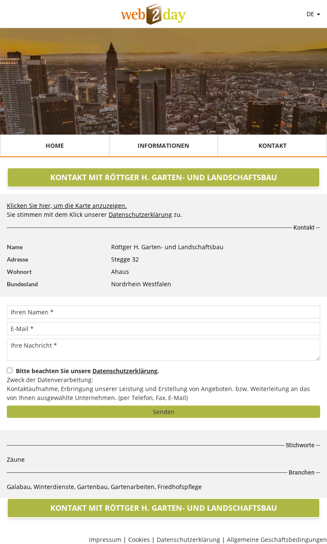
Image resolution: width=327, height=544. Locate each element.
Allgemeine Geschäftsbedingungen (277, 539)
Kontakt (272, 145)
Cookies (139, 539)
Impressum (105, 539)
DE (311, 14)
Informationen (163, 145)
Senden (164, 412)
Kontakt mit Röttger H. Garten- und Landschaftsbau (163, 177)
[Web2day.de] (153, 14)
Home (55, 145)
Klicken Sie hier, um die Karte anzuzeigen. (67, 205)
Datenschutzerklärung (140, 214)
